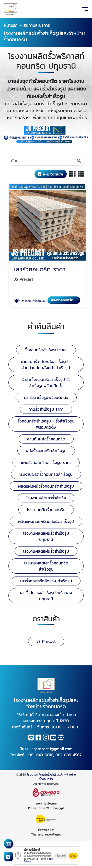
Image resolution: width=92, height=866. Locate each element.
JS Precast (46, 641)
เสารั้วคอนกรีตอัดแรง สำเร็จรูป (46, 581)
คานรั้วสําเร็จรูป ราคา (46, 409)
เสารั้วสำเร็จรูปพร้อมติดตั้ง (46, 397)
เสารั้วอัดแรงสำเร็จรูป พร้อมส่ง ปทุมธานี (46, 596)
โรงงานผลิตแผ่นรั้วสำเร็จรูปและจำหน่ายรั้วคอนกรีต (51, 776)
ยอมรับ (73, 855)
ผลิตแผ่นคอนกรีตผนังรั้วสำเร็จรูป (46, 521)
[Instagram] (46, 738)
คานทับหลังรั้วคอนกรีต (46, 439)
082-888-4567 (68, 755)
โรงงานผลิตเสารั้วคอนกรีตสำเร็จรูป (46, 566)
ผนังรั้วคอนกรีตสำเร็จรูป (46, 451)
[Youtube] (53, 738)
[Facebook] (38, 738)
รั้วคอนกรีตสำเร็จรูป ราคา (46, 350)
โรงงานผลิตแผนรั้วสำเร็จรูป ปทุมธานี (46, 536)
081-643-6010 (40, 755)
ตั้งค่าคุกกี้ (61, 855)
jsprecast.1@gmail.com (52, 749)
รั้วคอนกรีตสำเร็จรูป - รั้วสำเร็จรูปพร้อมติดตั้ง (46, 424)
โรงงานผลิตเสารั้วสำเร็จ (46, 498)
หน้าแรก (11, 25)
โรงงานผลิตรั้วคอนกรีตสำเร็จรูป (46, 474)
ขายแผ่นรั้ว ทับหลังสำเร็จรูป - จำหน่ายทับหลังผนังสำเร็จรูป (46, 364)
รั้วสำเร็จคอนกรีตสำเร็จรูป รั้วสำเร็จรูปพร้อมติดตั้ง (46, 382)
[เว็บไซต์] (61, 738)
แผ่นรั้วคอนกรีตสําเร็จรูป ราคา (46, 462)
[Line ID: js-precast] (31, 738)
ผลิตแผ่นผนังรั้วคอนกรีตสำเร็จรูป (46, 486)
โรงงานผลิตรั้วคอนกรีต (46, 510)
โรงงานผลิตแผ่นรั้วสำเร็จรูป (46, 551)
